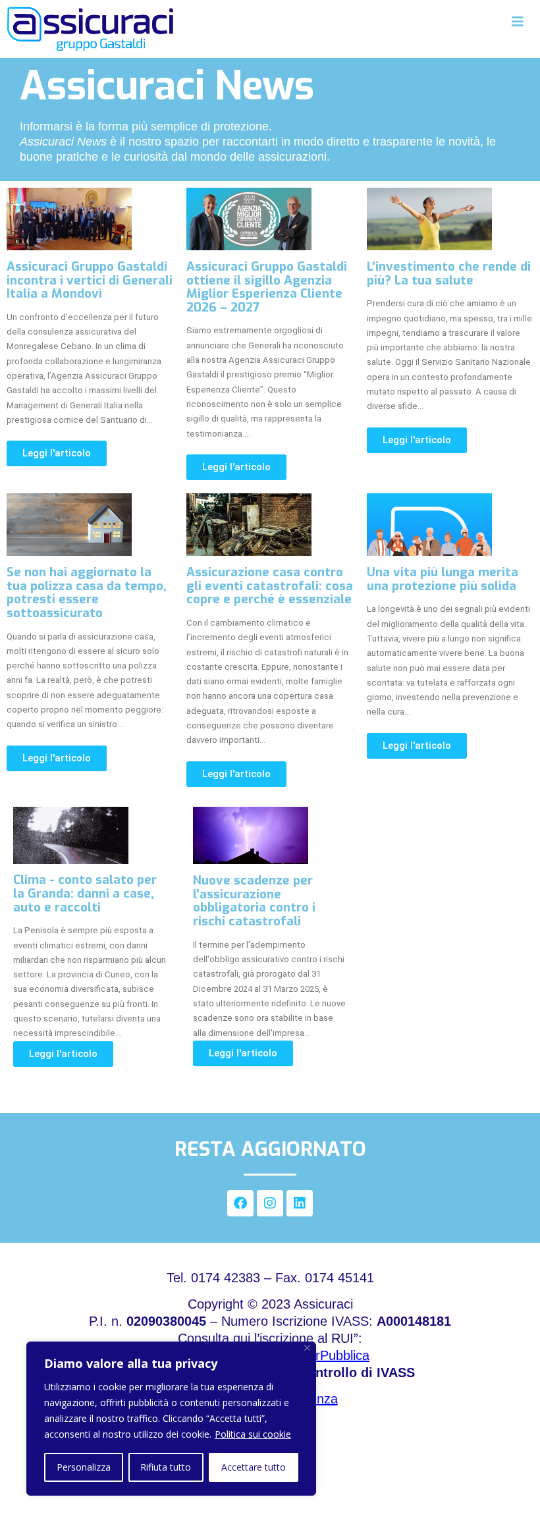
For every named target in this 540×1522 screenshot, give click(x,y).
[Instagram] (270, 1203)
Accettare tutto (253, 1467)
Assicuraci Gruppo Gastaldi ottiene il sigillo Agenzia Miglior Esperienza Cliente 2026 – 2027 (266, 286)
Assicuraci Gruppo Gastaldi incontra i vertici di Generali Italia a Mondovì (90, 280)
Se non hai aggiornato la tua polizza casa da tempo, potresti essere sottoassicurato (87, 592)
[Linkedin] (299, 1203)
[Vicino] (307, 1348)
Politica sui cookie (253, 1434)
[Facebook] (240, 1203)
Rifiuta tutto (165, 1467)
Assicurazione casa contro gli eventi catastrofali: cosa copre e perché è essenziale (269, 585)
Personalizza (84, 1467)
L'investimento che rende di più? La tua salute (449, 273)
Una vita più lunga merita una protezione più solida (442, 579)
